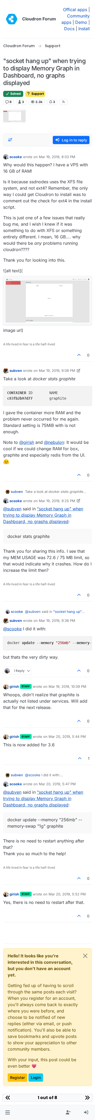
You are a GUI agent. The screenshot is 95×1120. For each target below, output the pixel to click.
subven (16, 370)
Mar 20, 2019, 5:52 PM (67, 894)
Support (37, 94)
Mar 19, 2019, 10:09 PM (67, 686)
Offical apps (75, 9)
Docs (69, 28)
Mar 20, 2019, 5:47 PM (57, 784)
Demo (81, 22)
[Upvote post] (79, 355)
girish (14, 686)
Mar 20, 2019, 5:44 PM (67, 736)
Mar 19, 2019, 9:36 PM (57, 620)
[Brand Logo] (11, 19)
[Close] (85, 955)
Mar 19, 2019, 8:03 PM (57, 157)
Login (36, 1077)
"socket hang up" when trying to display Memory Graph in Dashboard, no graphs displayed (43, 515)
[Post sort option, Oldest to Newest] (10, 140)
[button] (7, 1112)
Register (17, 1077)
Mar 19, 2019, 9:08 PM (57, 370)
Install (84, 28)
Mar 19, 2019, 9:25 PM (57, 501)
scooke (16, 157)
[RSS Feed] (63, 102)
